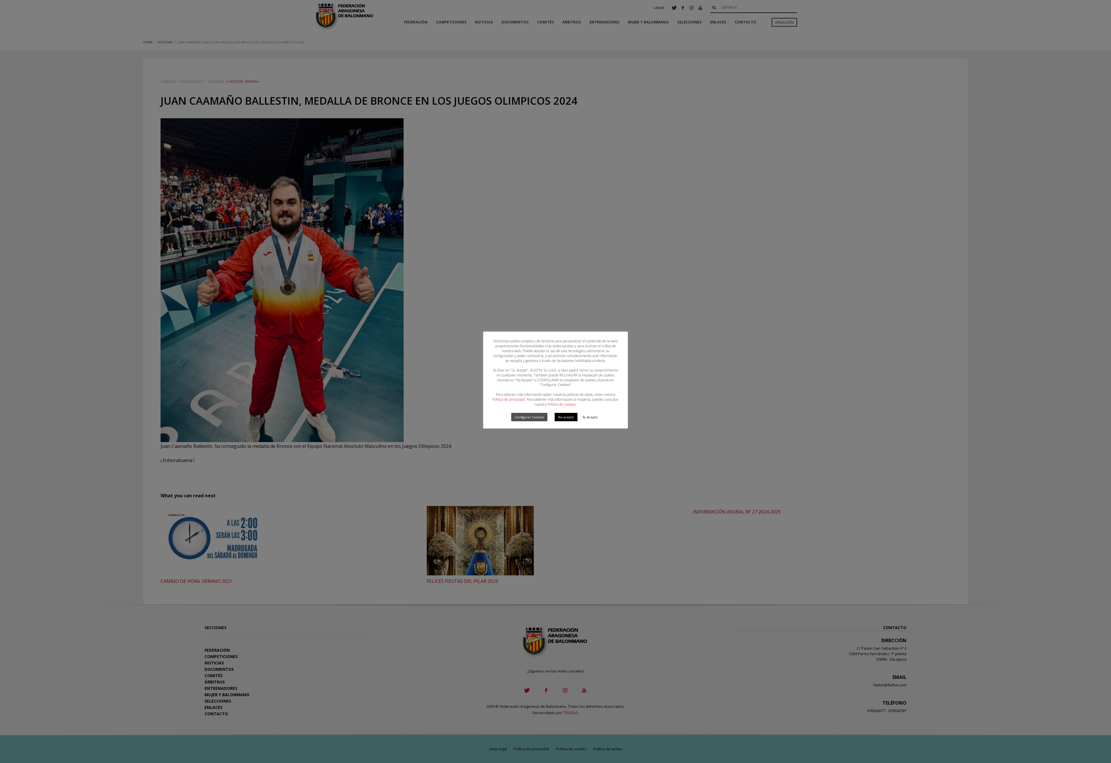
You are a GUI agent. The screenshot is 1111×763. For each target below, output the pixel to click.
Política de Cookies (561, 404)
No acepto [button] (566, 417)
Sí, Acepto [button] (590, 417)
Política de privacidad (508, 399)
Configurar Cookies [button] (529, 417)
